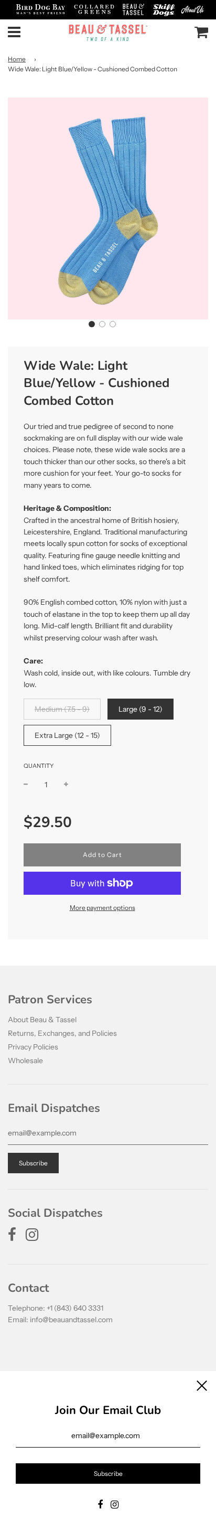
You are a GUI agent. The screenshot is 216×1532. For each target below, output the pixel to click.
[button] (92, 324)
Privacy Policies (33, 1047)
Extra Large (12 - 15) (67, 735)
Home (17, 59)
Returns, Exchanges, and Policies (62, 1033)
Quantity (38, 765)
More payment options (102, 908)
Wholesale (25, 1060)
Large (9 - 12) (140, 709)
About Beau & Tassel (42, 1019)
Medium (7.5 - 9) (62, 709)
